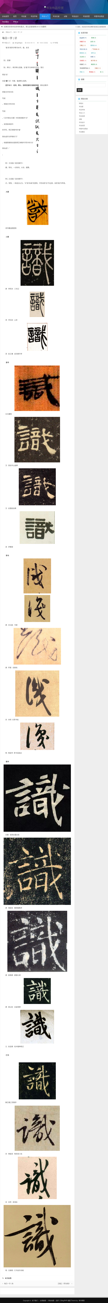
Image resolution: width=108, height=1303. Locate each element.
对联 (65, 16)
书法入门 (45, 16)
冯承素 (83, 60)
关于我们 (35, 1300)
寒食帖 (92, 72)
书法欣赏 (86, 16)
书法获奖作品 (85, 68)
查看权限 (103, 27)
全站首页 (5, 16)
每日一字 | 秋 (8, 1283)
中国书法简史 (99, 16)
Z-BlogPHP (63, 1300)
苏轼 (82, 72)
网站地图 (51, 1300)
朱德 (92, 57)
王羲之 (83, 45)
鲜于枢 (94, 60)
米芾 (93, 53)
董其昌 (93, 45)
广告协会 (95, 49)
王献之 (98, 68)
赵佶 (92, 41)
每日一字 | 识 (9, 38)
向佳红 (83, 64)
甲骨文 (15, 22)
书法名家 (56, 16)
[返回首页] (3, 32)
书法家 (23, 16)
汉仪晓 (83, 57)
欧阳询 (83, 53)
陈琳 (93, 38)
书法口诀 (83, 49)
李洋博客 (82, 1300)
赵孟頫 (83, 38)
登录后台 (97, 27)
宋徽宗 (83, 41)
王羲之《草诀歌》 (64, 1283)
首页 (15, 16)
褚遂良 (94, 64)
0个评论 (55, 43)
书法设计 (75, 16)
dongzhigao (18, 43)
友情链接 (43, 1300)
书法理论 (5, 22)
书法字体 (34, 16)
